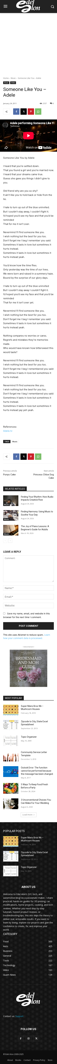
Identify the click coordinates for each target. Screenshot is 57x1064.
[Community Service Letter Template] (10, 756)
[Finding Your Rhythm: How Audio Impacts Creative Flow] (10, 500)
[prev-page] (5, 541)
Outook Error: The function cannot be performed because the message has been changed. (37, 770)
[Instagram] (28, 1038)
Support (19, 1016)
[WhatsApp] (38, 111)
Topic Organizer (29, 737)
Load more (27, 814)
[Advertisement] (28, 43)
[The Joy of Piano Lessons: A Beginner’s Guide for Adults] (10, 530)
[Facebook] (16, 111)
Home (6, 78)
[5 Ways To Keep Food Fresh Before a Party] (10, 788)
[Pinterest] (31, 111)
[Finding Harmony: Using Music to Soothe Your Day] (10, 515)
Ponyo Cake (9, 474)
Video (13, 83)
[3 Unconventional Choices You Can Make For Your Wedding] (10, 803)
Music (13, 78)
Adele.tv (7, 430)
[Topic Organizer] (10, 740)
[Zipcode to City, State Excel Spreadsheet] (10, 725)
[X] (23, 111)
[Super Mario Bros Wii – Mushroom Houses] (10, 710)
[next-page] (10, 541)
